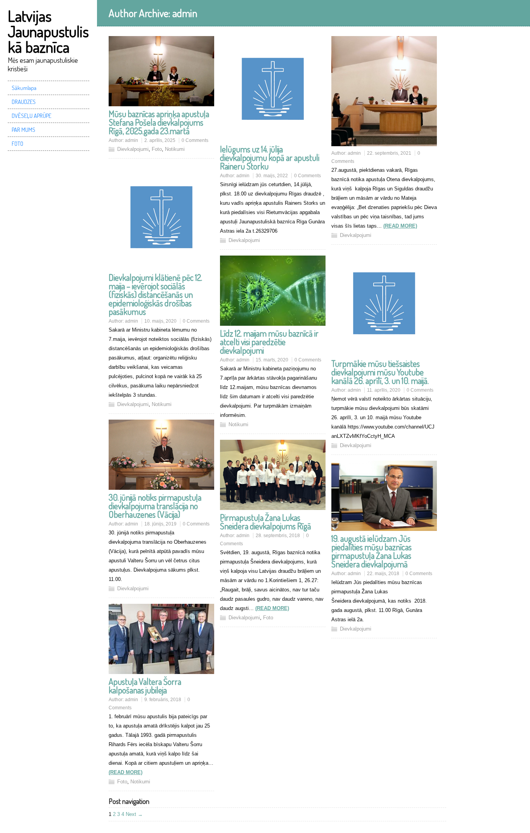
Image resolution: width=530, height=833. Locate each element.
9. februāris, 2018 (162, 699)
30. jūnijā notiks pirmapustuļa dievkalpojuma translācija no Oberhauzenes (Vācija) (155, 506)
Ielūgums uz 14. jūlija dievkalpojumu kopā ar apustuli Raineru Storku (269, 157)
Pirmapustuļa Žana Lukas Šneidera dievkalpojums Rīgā (265, 521)
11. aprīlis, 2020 (383, 390)
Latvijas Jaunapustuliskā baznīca (48, 31)
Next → (134, 814)
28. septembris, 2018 (278, 535)
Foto (157, 149)
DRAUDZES (24, 101)
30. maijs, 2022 (272, 175)
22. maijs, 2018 (383, 573)
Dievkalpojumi (133, 149)
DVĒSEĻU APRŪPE (31, 115)
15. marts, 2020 (272, 360)
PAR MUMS (23, 129)
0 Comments (195, 140)
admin (131, 140)
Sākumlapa (24, 88)
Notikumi (175, 149)
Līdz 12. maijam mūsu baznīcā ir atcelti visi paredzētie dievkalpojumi (269, 342)
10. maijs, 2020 (160, 321)
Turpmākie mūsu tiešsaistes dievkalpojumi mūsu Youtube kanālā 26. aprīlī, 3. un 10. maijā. (380, 372)
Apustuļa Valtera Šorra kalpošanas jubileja (145, 685)
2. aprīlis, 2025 (159, 140)
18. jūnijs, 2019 (160, 524)
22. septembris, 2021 (389, 153)
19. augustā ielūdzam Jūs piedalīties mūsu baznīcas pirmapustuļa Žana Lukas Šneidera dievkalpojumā (371, 551)
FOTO (17, 143)
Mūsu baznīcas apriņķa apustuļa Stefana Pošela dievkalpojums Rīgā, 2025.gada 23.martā (159, 122)
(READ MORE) (400, 226)
